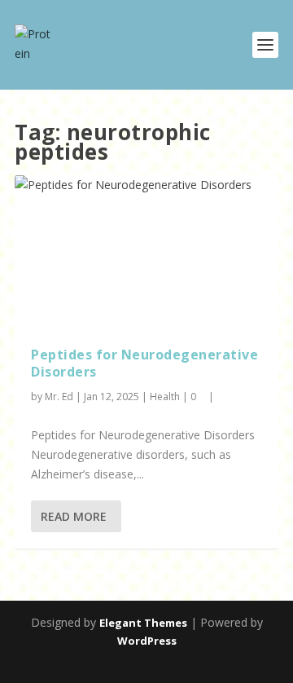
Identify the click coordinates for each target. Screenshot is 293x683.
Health (165, 396)
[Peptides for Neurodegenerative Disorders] (146, 252)
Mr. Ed (59, 396)
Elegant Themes (143, 622)
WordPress (147, 640)
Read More (74, 516)
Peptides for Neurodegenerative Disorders (144, 363)
